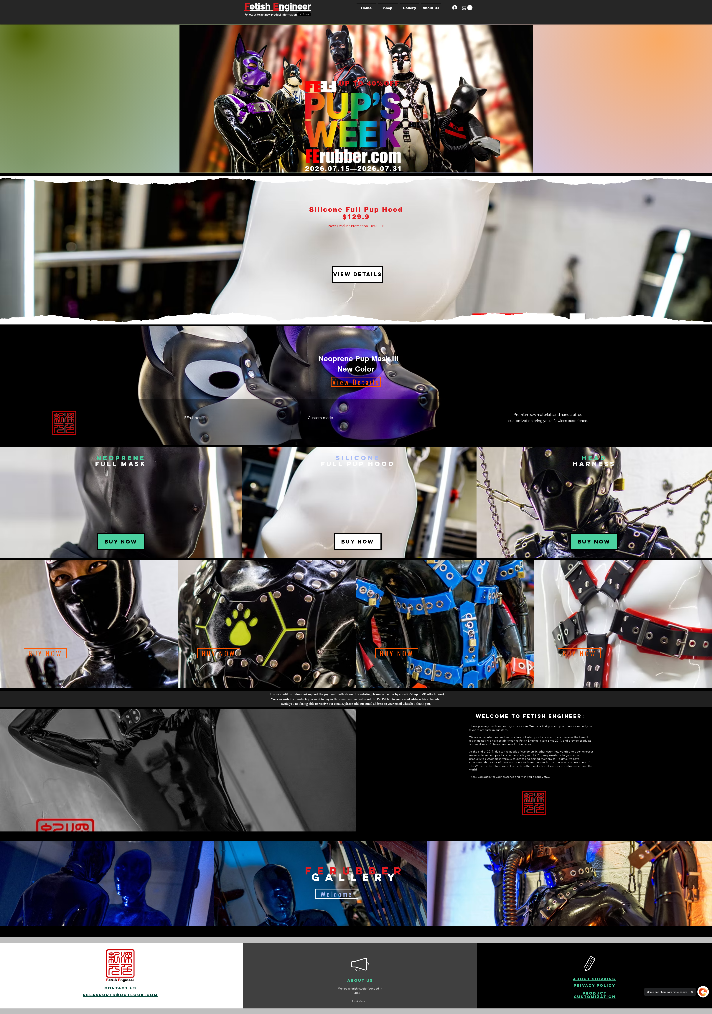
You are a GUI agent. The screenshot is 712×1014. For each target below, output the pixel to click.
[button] (467, 7)
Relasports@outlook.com (425, 695)
